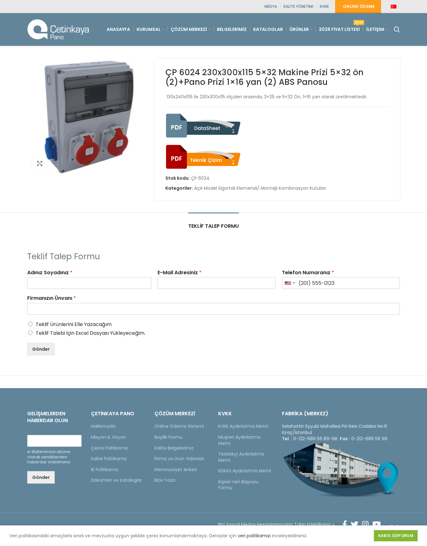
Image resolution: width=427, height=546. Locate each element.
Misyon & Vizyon (108, 437)
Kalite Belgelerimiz (173, 448)
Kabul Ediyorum (395, 535)
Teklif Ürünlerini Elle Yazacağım (74, 324)
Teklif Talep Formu (213, 226)
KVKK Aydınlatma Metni (243, 426)
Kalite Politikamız (109, 459)
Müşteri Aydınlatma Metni (239, 440)
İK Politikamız (104, 469)
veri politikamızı (254, 536)
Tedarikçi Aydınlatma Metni (241, 457)
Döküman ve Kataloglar (116, 480)
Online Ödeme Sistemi (179, 426)
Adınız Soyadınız (50, 273)
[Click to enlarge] (40, 163)
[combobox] (289, 283)
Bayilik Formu (168, 437)
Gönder (41, 349)
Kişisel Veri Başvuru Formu (238, 485)
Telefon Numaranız (308, 273)
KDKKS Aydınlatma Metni (244, 471)
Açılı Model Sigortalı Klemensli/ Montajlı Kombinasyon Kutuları (260, 188)
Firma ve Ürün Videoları (179, 459)
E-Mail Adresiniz (180, 273)
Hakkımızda (103, 426)
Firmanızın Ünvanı (51, 298)
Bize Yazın (165, 480)
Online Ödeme (359, 6)
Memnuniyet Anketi (175, 469)
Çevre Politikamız (109, 448)
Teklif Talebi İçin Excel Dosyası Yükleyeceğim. (90, 333)
